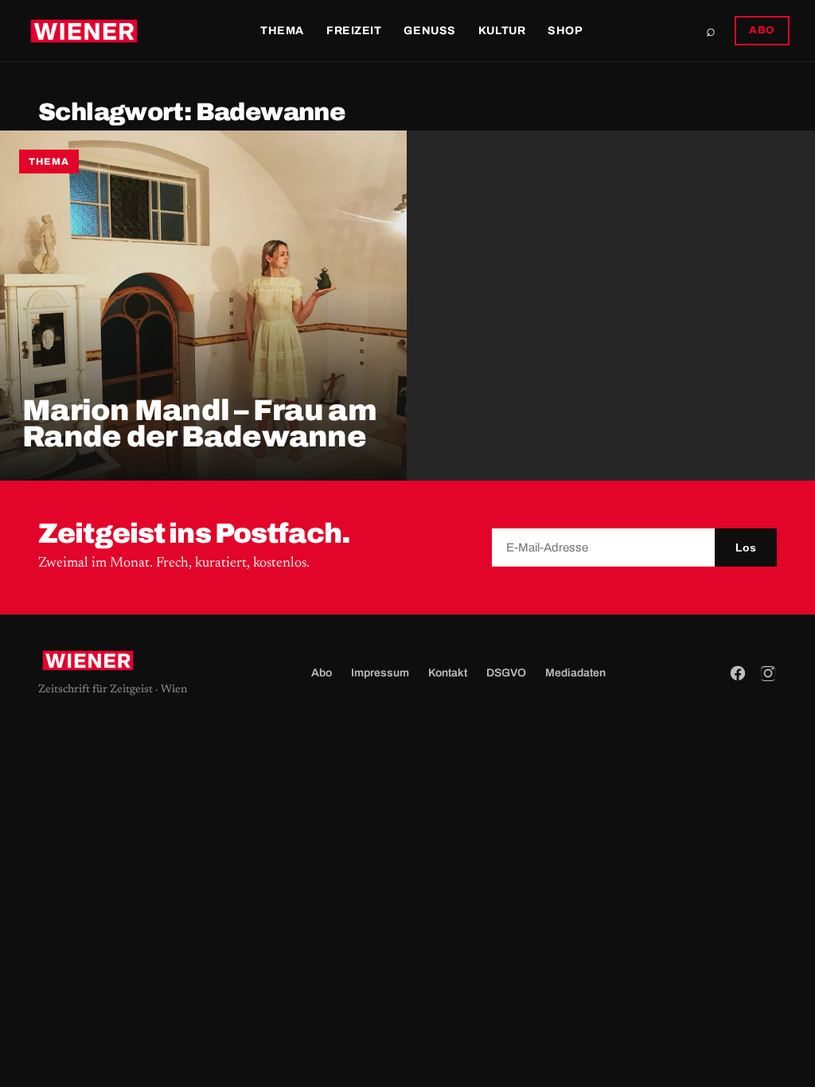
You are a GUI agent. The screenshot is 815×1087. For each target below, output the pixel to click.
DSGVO (506, 673)
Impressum (380, 673)
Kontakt (447, 673)
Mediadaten (575, 673)
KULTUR (501, 31)
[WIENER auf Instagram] (768, 673)
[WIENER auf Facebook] (738, 673)
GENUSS (429, 31)
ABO (762, 30)
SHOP (565, 31)
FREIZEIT (353, 31)
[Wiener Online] (83, 31)
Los (745, 547)
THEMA (282, 31)
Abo (321, 673)
